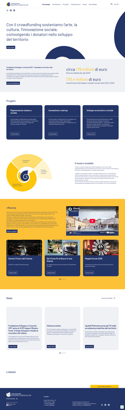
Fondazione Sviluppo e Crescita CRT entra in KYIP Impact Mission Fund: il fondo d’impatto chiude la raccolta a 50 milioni (23, 329)
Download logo (10, 398)
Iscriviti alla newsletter (104, 386)
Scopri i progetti (12, 231)
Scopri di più (10, 47)
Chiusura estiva (54, 326)
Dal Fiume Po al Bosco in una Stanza (59, 259)
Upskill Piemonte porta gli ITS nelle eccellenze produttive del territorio (100, 327)
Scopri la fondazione (13, 83)
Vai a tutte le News (107, 298)
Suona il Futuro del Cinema (20, 258)
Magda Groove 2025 (93, 258)
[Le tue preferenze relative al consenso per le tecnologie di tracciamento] (122, 407)
